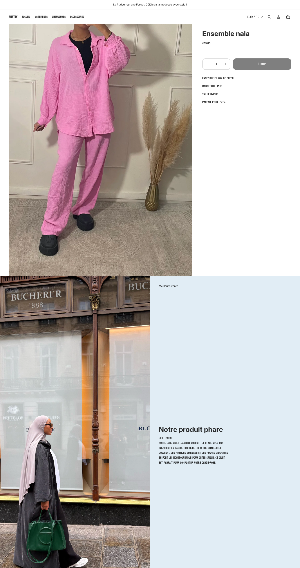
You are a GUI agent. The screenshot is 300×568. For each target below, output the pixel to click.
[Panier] (288, 17)
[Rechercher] (269, 17)
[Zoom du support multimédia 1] (100, 150)
